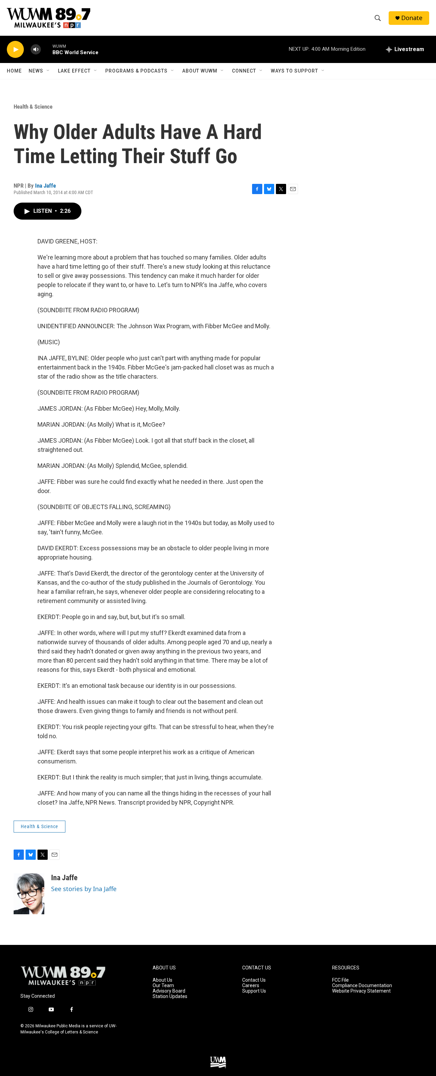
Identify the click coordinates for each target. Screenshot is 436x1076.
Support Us (254, 991)
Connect (244, 71)
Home (14, 71)
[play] (15, 49)
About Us (162, 980)
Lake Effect (74, 71)
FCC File (340, 980)
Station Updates (170, 996)
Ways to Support (294, 71)
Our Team (163, 985)
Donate (411, 17)
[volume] (36, 49)
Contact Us (254, 980)
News (36, 71)
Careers (250, 985)
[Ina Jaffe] (29, 893)
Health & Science (33, 106)
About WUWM (199, 71)
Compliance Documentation (362, 985)
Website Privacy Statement (361, 991)
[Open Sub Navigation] (48, 71)
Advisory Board (169, 991)
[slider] (47, 49)
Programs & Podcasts (136, 71)
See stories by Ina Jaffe (83, 889)
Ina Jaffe (45, 185)
